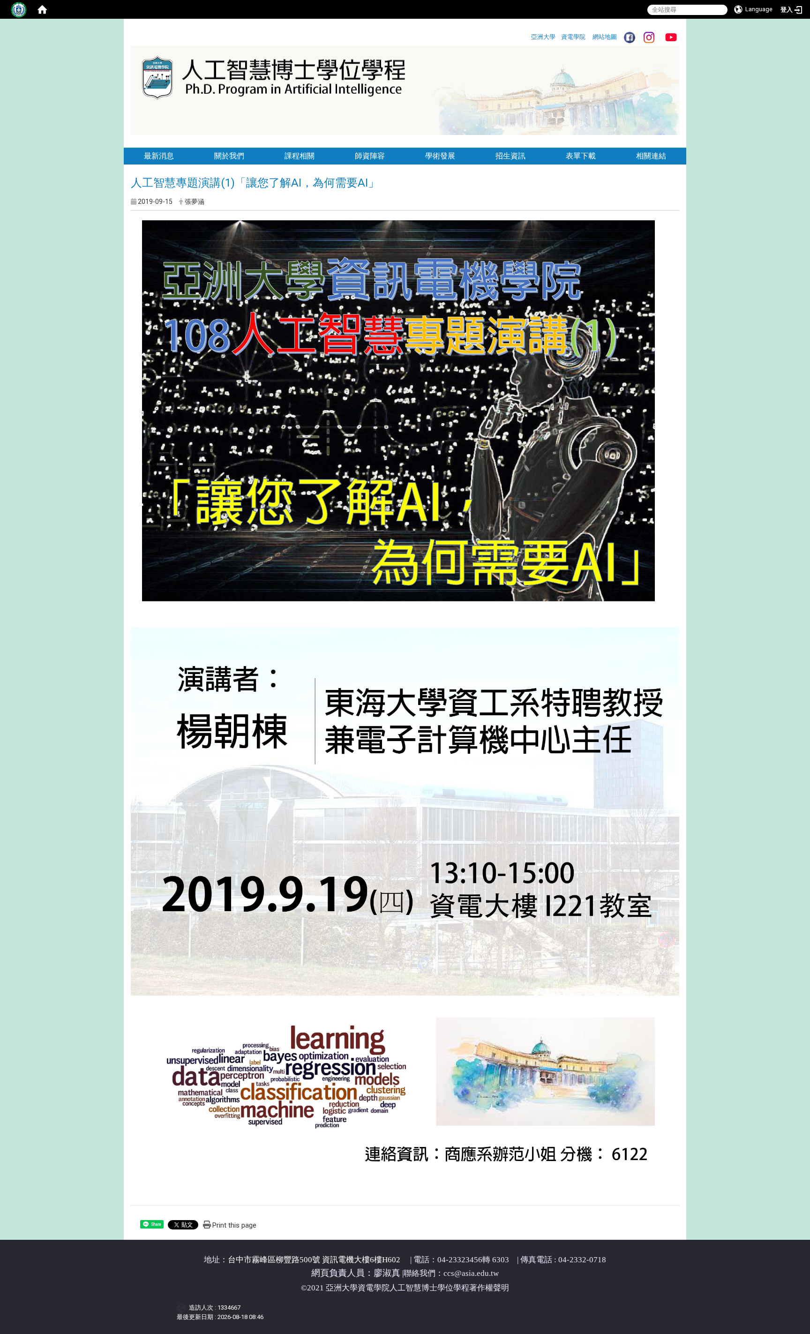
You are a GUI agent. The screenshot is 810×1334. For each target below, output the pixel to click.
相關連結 (651, 155)
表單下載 (581, 155)
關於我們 (229, 155)
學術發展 (440, 155)
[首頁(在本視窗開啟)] (42, 9)
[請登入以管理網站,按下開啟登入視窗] (18, 9)
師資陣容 (370, 155)
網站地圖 (604, 36)
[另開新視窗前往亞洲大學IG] (649, 36)
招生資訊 (510, 155)
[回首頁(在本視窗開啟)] (678, 140)
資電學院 (573, 36)
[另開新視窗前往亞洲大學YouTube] (671, 36)
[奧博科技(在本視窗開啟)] (183, 1308)
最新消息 (159, 155)
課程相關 (300, 155)
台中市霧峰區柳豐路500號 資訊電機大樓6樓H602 (314, 1259)
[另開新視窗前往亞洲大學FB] (629, 36)
